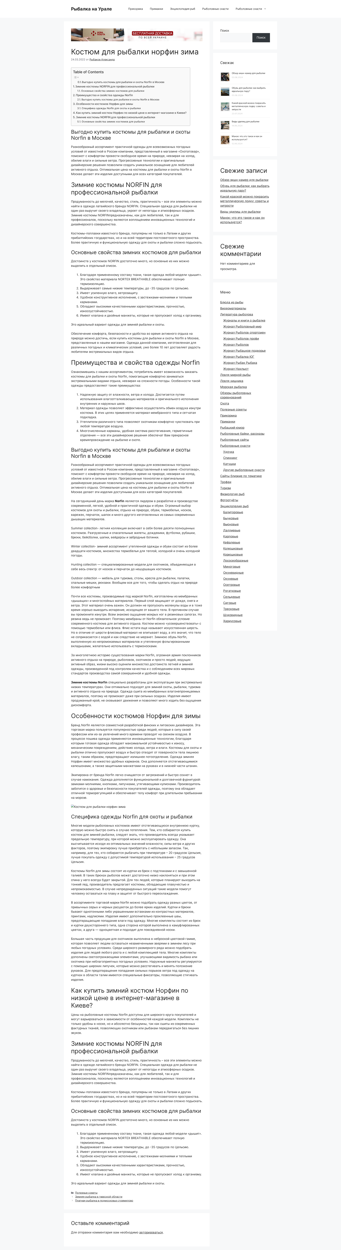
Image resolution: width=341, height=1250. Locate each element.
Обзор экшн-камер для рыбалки (248, 73)
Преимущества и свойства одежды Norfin (104, 95)
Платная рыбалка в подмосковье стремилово (104, 1200)
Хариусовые (232, 621)
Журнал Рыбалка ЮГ (238, 356)
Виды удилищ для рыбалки (245, 121)
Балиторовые (233, 512)
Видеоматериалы (233, 308)
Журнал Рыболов (236, 344)
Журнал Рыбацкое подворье (244, 350)
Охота (224, 403)
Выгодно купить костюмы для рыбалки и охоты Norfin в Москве (123, 82)
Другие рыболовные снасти (244, 470)
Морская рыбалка (233, 387)
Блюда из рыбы (231, 302)
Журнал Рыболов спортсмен (244, 332)
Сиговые (229, 603)
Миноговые (231, 566)
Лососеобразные (235, 560)
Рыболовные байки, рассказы (242, 433)
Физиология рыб (232, 494)
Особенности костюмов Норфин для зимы (104, 104)
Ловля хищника (231, 381)
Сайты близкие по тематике (241, 476)
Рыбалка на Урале (91, 9)
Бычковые (231, 518)
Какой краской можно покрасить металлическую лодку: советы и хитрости (249, 106)
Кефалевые (231, 542)
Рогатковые (232, 591)
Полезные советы (86, 1192)
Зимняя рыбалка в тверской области (98, 1196)
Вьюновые (231, 524)
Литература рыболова (236, 314)
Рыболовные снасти (215, 8)
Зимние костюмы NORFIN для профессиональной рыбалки (114, 86)
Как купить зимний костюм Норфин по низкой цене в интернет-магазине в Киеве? (131, 112)
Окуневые (230, 578)
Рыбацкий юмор (232, 427)
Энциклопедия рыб (182, 8)
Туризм (225, 488)
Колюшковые (233, 548)
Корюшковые (233, 554)
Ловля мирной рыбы (235, 375)
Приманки (156, 8)
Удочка (228, 452)
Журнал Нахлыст (236, 369)
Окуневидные (233, 572)
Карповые (230, 536)
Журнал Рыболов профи (241, 338)
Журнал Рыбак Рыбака (240, 363)
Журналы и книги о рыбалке (244, 320)
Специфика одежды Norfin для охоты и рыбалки (111, 108)
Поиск (224, 30)
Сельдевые (231, 597)
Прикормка (135, 8)
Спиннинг (230, 458)
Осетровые (231, 585)
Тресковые (231, 609)
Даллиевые (231, 530)
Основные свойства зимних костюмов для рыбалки (112, 90)
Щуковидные (233, 615)
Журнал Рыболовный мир (242, 326)
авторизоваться (151, 1232)
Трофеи (225, 482)
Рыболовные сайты (234, 439)
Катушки (229, 464)
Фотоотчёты (229, 500)
